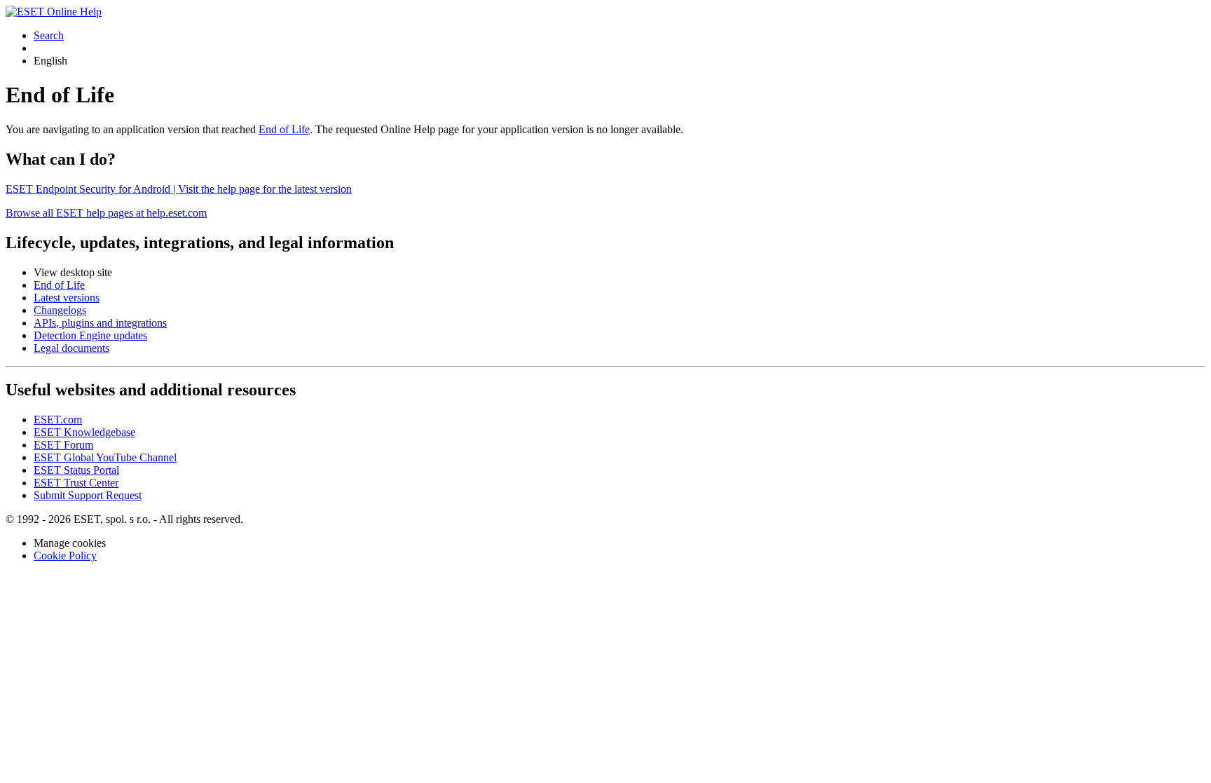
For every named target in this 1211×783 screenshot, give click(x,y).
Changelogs (60, 310)
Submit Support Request (88, 495)
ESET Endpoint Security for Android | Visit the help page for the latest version (179, 189)
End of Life (284, 129)
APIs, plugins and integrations (100, 323)
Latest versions (67, 298)
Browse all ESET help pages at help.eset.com (106, 213)
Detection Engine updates (90, 335)
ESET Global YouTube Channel (105, 457)
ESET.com (58, 419)
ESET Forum (63, 445)
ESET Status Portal (76, 470)
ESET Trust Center (76, 483)
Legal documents (71, 348)
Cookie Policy (65, 555)
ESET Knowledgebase (84, 432)
